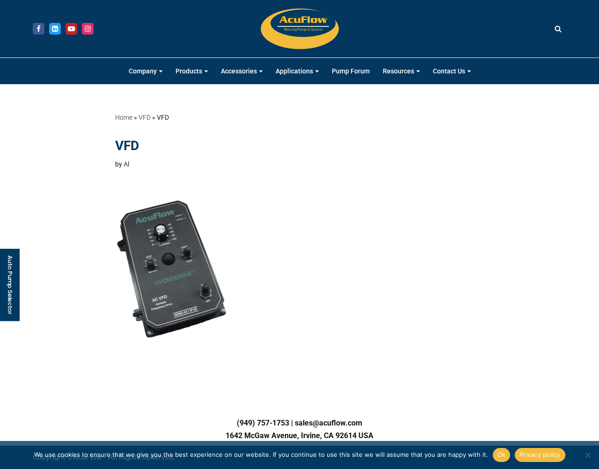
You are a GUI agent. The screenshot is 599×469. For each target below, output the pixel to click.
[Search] (558, 28)
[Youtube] (71, 29)
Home (123, 117)
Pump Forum (351, 71)
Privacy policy (540, 454)
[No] (587, 455)
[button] (160, 71)
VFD (145, 117)
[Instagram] (88, 29)
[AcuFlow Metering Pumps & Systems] (300, 28)
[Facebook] (38, 29)
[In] (55, 29)
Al (126, 164)
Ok (501, 454)
